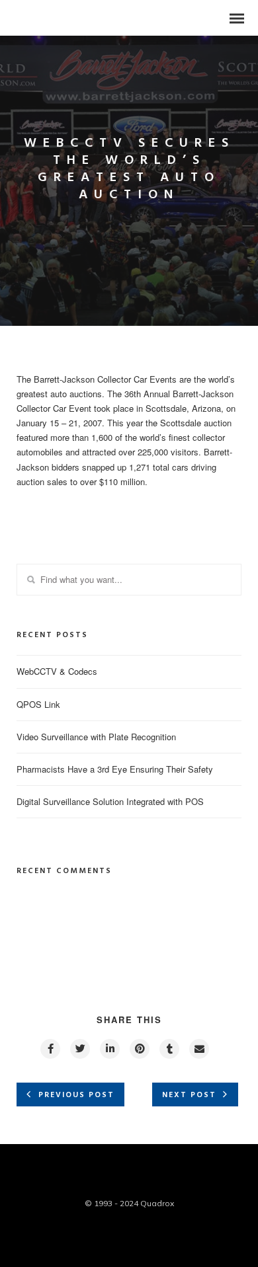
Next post (189, 1095)
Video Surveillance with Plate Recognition (96, 736)
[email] (198, 1049)
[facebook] (50, 1049)
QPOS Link (38, 704)
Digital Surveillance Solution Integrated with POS (110, 801)
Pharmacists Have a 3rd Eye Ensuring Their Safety (115, 769)
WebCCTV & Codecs (57, 671)
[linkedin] (109, 1049)
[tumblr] (169, 1049)
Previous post (76, 1095)
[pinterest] (139, 1049)
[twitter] (79, 1049)
